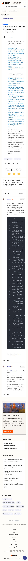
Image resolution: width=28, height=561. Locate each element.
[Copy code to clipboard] (24, 218)
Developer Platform (14, 534)
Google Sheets (7, 499)
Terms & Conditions (7, 524)
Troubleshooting (8, 474)
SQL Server (17, 159)
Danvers (9, 199)
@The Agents (13, 371)
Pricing (14, 529)
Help (14, 532)
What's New (4, 15)
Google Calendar (7, 513)
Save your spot (8, 431)
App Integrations (14, 547)
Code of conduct (8, 443)
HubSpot (11, 510)
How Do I (6, 463)
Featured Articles (8, 480)
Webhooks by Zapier (8, 502)
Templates (14, 544)
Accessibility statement (20, 524)
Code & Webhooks (8, 18)
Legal (16, 558)
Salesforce (18, 513)
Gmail (18, 502)
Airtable (18, 510)
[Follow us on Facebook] (11, 551)
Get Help (3, 11)
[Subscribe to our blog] (17, 551)
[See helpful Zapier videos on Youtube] (22, 551)
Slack (4, 510)
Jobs (14, 539)
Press (14, 537)
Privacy (21, 558)
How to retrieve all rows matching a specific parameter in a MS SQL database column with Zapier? (13, 484)
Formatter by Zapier (8, 506)
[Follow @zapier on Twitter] (20, 551)
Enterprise (14, 542)
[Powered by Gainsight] (14, 521)
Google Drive (20, 506)
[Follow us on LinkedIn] (14, 551)
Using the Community (9, 445)
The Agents (11, 37)
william (9, 366)
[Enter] (2, 6)
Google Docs (8, 159)
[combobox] (14, 6)
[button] (24, 2)
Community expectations (10, 448)
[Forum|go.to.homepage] (11, 3)
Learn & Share (13, 11)
